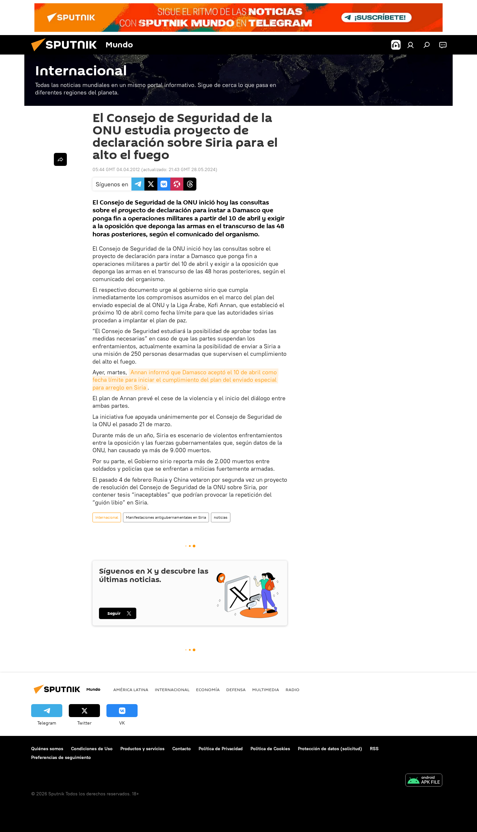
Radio (293, 689)
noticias (220, 517)
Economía (208, 689)
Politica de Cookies (270, 748)
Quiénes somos (47, 748)
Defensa (236, 689)
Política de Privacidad (221, 748)
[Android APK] (424, 781)
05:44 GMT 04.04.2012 (116, 169)
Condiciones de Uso (92, 748)
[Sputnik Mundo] (66, 53)
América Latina (130, 689)
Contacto (181, 748)
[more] (60, 159)
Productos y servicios (142, 748)
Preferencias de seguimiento (61, 757)
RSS (374, 748)
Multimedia (265, 689)
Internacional (106, 517)
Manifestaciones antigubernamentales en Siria (166, 517)
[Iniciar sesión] (410, 44)
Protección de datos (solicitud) (330, 748)
